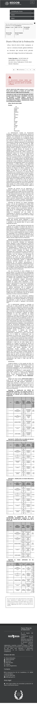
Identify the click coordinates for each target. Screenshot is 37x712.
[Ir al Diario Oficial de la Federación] (13, 3)
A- (27, 69)
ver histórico (18, 25)
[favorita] (34, 69)
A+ (30, 69)
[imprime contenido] (13, 69)
